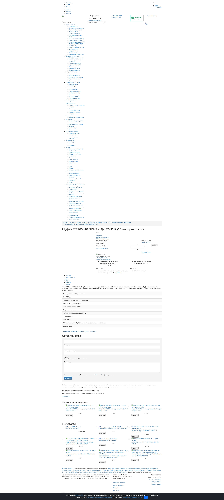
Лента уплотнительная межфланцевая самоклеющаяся (75, 212)
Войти (156, 5)
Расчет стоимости (118, 485)
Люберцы (112, 470)
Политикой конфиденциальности (105, 375)
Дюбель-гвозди (73, 161)
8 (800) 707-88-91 (117, 17)
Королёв (92, 470)
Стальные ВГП (73, 26)
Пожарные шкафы (74, 93)
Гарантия (68, 282)
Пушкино (149, 470)
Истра (87, 470)
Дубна (64, 470)
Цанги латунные (73, 159)
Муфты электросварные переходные (120, 222)
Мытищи (118, 470)
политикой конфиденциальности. (132, 497)
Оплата (68, 8)
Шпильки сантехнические (76, 170)
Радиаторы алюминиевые (76, 117)
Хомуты (71, 194)
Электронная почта (70, 351)
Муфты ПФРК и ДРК (75, 65)
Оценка (66, 357)
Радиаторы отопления (72, 116)
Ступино (64, 472)
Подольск (82, 470)
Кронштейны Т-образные (76, 191)
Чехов (159, 470)
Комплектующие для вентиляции (75, 184)
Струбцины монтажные (75, 205)
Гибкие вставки (73, 215)
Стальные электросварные (77, 28)
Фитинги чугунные (74, 67)
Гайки (70, 166)
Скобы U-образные (74, 151)
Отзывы (68, 280)
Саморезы (72, 156)
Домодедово (145, 468)
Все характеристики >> (102, 248)
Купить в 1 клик (146, 252)
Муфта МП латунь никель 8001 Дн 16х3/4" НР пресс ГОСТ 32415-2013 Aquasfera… (146, 454)
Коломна (124, 470)
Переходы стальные (75, 63)
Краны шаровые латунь (76, 77)
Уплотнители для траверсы (77, 186)
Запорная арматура (71, 72)
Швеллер (71, 145)
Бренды (68, 6)
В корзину (155, 245)
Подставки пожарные (75, 95)
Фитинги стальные (74, 68)
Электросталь (122, 472)
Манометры (72, 86)
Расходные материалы (72, 172)
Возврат (68, 284)
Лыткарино (106, 470)
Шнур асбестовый (74, 219)
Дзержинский (154, 468)
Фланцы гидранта (74, 96)
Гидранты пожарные (75, 98)
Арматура (72, 142)
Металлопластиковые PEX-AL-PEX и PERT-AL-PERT (77, 43)
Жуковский (76, 470)
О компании (69, 3)
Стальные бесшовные (75, 30)
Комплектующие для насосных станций (75, 109)
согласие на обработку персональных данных (99, 497)
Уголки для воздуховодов (76, 201)
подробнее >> (118, 273)
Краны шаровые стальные (76, 81)
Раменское (143, 470)
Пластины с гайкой (74, 152)
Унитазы (71, 126)
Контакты (68, 13)
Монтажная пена (74, 173)
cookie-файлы (79, 495)
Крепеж (68, 147)
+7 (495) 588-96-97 (116, 16)
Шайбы (71, 168)
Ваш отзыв (67, 362)
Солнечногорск (98, 472)
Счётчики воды (73, 84)
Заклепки (71, 163)
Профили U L (73, 189)
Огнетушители (73, 89)
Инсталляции (73, 128)
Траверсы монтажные (75, 187)
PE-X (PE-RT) (73, 45)
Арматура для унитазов (76, 124)
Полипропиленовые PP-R (76, 47)
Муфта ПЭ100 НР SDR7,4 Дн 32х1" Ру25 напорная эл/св (81, 224)
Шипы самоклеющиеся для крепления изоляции (77, 207)
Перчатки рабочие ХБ (75, 179)
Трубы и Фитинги (70, 24)
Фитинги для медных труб (76, 54)
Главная (65, 222)
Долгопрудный (137, 468)
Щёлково (115, 472)
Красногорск (98, 470)
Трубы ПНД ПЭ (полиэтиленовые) (74, 32)
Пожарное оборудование (73, 88)
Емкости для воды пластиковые (74, 134)
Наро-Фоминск (83, 472)
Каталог (68, 4)
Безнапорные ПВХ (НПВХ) (76, 38)
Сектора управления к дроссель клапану (75, 197)
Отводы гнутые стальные (76, 58)
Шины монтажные (74, 200)
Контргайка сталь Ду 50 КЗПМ (107, 440)
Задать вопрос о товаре (103, 259)
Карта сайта (116, 490)
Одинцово (130, 470)
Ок (145, 497)
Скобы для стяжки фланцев (77, 193)
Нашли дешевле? (146, 242)
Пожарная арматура (75, 91)
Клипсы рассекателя (75, 203)
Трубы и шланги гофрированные (73, 50)
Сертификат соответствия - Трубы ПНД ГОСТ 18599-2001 (80, 331)
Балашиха (111, 468)
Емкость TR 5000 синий (72, 428)
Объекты (68, 11)
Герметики (72, 180)
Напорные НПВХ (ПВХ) (75, 40)
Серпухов (136, 470)
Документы (69, 279)
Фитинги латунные (74, 70)
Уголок (71, 144)
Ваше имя (67, 345)
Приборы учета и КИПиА (73, 82)
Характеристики (70, 277)
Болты (71, 165)
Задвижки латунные (74, 75)
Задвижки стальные (74, 74)
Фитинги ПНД (73, 52)
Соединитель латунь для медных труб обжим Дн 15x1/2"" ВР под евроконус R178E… (113, 456)
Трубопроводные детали (73, 56)
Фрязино (90, 472)
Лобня (155, 470)
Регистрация (158, 7)
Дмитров (130, 468)
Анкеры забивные (74, 158)
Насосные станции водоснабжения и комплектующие (71, 101)
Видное (117, 468)
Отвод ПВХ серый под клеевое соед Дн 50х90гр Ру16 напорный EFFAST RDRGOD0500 (79, 443)
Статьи (115, 488)
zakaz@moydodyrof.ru (95, 20)
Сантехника (69, 119)
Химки (110, 472)
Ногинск (105, 472)
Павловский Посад (73, 472)
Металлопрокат (70, 140)
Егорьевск (69, 470)
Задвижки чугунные (74, 79)
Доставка (68, 10)
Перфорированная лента (76, 217)
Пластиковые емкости (72, 131)
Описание (68, 275)
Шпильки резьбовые (75, 154)
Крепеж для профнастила (76, 149)
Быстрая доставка (67, 468)
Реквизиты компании (119, 482)
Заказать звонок (152, 16)
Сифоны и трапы (74, 130)
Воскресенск (123, 468)
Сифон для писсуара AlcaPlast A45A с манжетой (113, 428)
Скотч (70, 182)
